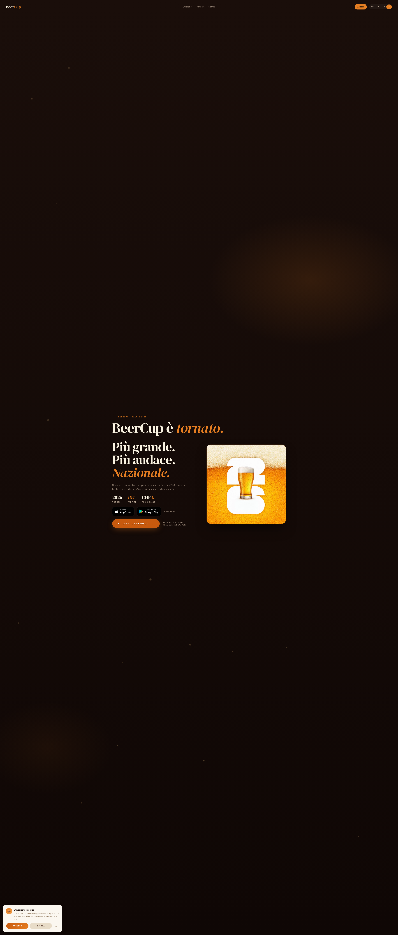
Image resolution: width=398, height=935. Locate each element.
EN (372, 6)
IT (389, 6)
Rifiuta (41, 926)
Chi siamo (187, 6)
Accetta (17, 926)
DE (378, 6)
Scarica (211, 6)
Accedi (360, 6)
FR (383, 6)
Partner (200, 6)
